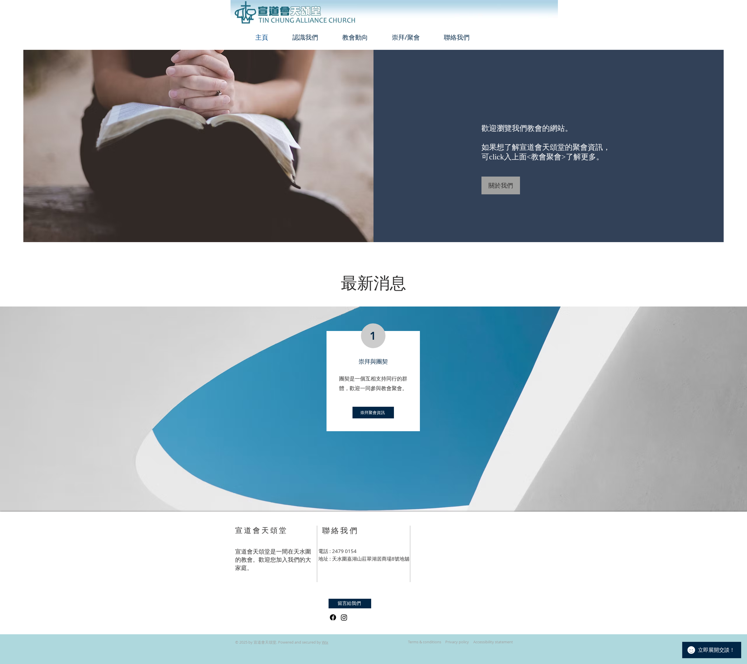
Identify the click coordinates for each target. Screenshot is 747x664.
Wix (325, 642)
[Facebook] (333, 617)
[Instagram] (344, 617)
